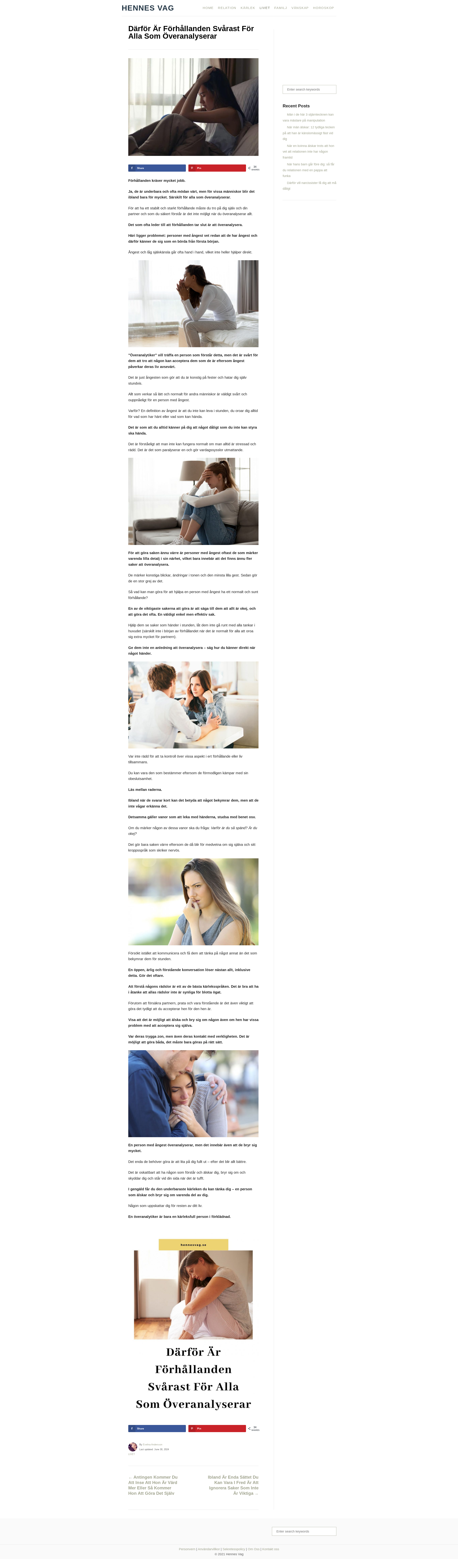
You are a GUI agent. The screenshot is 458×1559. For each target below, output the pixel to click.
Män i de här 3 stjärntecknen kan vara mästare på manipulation (308, 117)
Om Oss (254, 1549)
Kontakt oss (270, 1549)
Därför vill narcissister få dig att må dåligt (309, 186)
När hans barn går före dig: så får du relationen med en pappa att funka (308, 170)
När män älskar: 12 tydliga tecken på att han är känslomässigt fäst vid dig (309, 133)
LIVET (131, 1454)
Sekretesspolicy (234, 1549)
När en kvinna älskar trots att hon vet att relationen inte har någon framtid (308, 151)
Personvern (187, 1549)
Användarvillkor (209, 1549)
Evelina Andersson (152, 1444)
